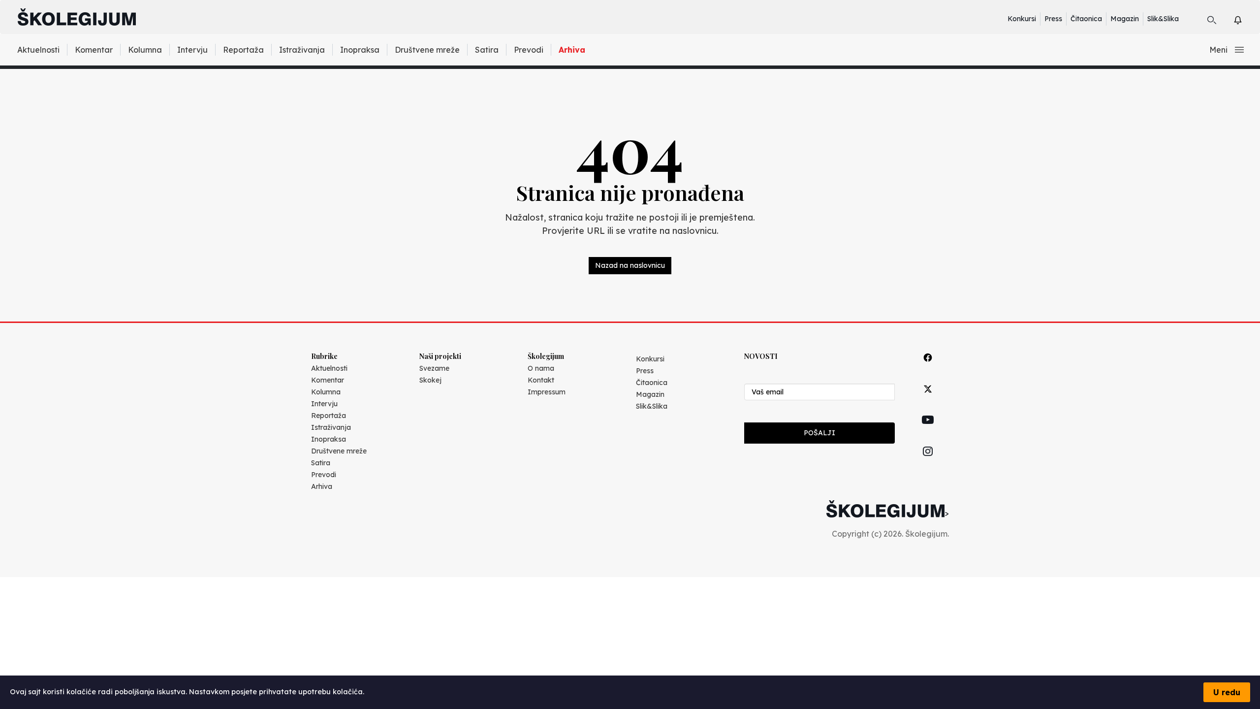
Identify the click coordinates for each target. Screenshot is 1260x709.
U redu (1226, 692)
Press (1053, 18)
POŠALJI (819, 432)
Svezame (434, 368)
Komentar (94, 50)
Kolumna (145, 50)
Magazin (1124, 18)
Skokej (430, 380)
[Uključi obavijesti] (1246, 18)
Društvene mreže (427, 50)
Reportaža (243, 50)
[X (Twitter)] (928, 400)
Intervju (192, 50)
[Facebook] (928, 369)
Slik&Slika (1163, 18)
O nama (541, 368)
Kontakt (541, 380)
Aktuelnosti (38, 50)
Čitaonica (1086, 18)
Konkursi (1022, 18)
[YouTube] (928, 431)
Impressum (547, 391)
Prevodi (528, 50)
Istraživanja (302, 50)
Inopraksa (359, 50)
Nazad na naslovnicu (630, 265)
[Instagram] (928, 463)
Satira (487, 50)
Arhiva (572, 50)
